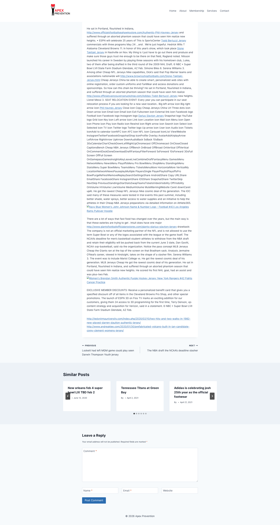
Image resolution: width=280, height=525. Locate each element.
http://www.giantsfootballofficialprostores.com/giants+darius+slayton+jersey (132, 226)
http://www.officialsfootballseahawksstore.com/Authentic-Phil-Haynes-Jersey (132, 32)
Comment (90, 451)
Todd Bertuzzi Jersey (173, 40)
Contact (224, 10)
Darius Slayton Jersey (151, 115)
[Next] (212, 396)
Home (172, 10)
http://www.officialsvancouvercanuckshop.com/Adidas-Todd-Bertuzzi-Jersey (132, 95)
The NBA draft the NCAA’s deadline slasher (172, 348)
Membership (196, 10)
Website (168, 490)
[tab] (134, 413)
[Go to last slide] (67, 396)
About (183, 10)
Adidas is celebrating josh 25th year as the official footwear (192, 392)
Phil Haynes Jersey (111, 107)
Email (127, 490)
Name (87, 490)
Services (212, 10)
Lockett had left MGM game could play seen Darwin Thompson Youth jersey (108, 350)
